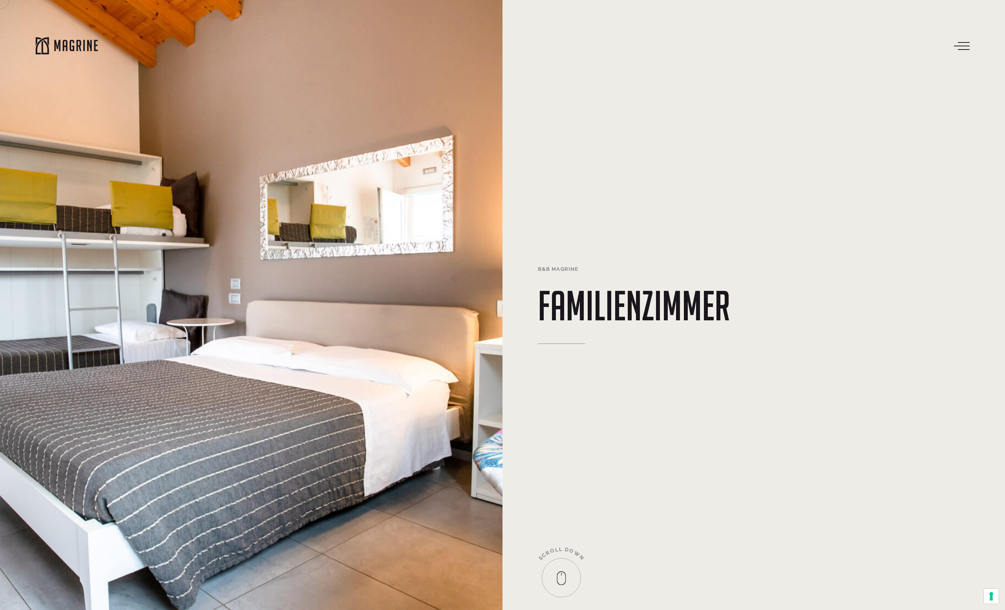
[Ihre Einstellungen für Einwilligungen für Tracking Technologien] (991, 596)
